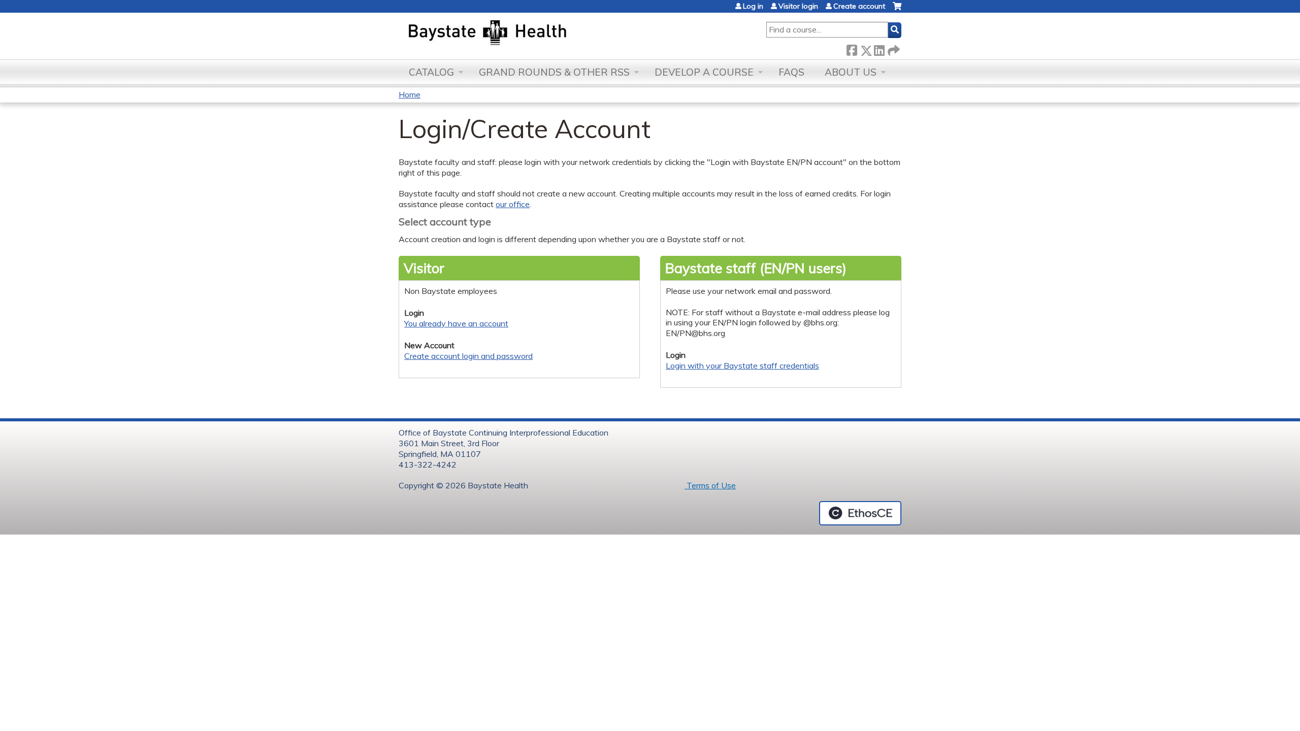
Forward (893, 48)
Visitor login (798, 6)
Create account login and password (468, 356)
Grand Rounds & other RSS (554, 72)
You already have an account (456, 323)
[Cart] (897, 10)
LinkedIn (879, 48)
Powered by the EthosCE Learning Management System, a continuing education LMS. (860, 513)
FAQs (791, 72)
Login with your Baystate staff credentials (742, 365)
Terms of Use (710, 485)
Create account (859, 6)
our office (513, 204)
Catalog (431, 72)
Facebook (852, 48)
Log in (753, 6)
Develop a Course (704, 72)
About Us (850, 72)
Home (409, 94)
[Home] (535, 33)
